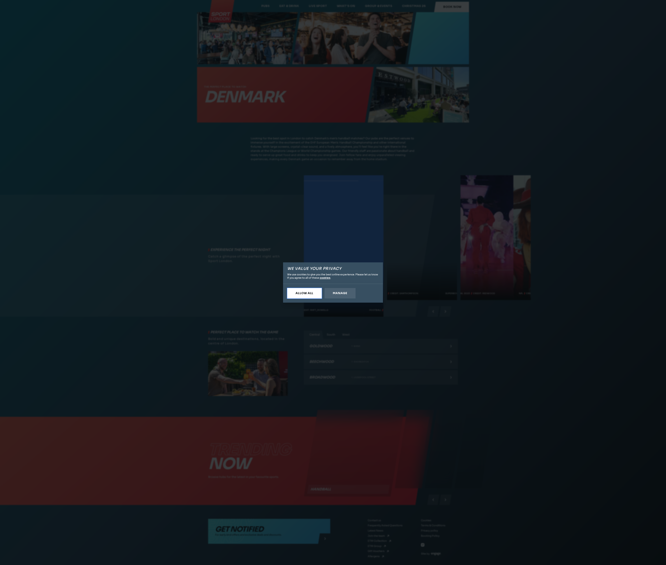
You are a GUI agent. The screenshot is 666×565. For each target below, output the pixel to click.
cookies (325, 277)
